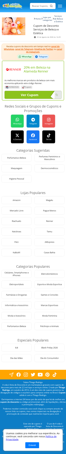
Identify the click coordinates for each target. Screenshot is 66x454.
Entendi (32, 445)
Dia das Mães (16, 358)
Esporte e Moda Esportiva (49, 284)
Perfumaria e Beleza (16, 157)
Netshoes (16, 231)
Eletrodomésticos (49, 274)
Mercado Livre (16, 210)
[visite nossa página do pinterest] (47, 375)
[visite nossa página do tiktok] (55, 375)
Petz (16, 242)
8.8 (16, 347)
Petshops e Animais (49, 326)
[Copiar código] (56, 94)
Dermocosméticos (49, 168)
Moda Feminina (49, 315)
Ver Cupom (29, 95)
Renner (49, 221)
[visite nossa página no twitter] (33, 375)
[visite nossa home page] (16, 6)
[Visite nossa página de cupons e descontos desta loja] (13, 69)
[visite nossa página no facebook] (11, 375)
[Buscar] (51, 6)
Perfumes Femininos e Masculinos (49, 158)
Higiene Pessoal (16, 178)
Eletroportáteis (16, 284)
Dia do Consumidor (49, 358)
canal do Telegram (24, 49)
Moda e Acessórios (16, 315)
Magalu (49, 200)
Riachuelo (16, 221)
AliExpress (49, 242)
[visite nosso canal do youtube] (40, 375)
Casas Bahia (49, 252)
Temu (49, 231)
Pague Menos (49, 210)
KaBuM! (16, 252)
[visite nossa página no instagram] (26, 375)
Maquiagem (16, 168)
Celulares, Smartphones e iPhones (16, 274)
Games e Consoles (49, 294)
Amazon (17, 200)
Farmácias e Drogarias (16, 294)
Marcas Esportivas (49, 305)
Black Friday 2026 (49, 347)
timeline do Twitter (43, 49)
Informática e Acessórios (16, 305)
